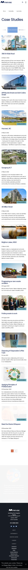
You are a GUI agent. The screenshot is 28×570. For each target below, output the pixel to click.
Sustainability (11, 11)
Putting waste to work (9, 313)
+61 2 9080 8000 (14, 523)
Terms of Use (14, 557)
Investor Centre (14, 536)
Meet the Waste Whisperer (11, 424)
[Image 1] (6, 2)
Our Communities (23, 29)
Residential (14, 548)
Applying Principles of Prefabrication (9, 386)
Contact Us (14, 546)
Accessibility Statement (14, 555)
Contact (14, 543)
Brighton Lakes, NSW (9, 242)
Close (25, 564)
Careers (14, 540)
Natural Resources (12, 29)
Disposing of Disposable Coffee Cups (13, 352)
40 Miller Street (7, 207)
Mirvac (4, 11)
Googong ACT (7, 168)
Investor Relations (14, 552)
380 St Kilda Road (8, 54)
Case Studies (18, 11)
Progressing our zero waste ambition (11, 282)
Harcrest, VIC (6, 128)
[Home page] (14, 510)
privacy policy (7, 565)
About (14, 530)
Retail (14, 550)
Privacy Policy (14, 559)
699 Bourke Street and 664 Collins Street (14, 94)
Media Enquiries (14, 553)
